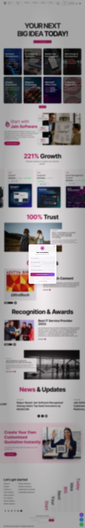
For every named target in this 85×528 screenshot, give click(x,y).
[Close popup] (54, 246)
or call (42, 281)
